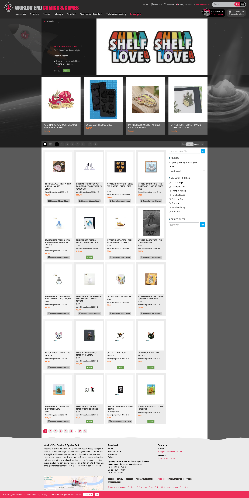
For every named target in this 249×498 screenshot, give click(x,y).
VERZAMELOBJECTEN (144, 479)
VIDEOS (189, 479)
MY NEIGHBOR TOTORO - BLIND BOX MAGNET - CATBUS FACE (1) (120, 186)
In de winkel (20, 14)
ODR (163, 487)
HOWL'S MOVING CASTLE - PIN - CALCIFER (150, 407)
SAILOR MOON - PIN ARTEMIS (57, 353)
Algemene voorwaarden (117, 487)
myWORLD (160, 479)
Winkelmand (236, 12)
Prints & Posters (178, 190)
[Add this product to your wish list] (75, 82)
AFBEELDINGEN (114, 482)
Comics (34, 14)
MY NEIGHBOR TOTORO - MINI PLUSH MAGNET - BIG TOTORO (58, 297)
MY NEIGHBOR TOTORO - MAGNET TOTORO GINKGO (87, 407)
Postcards (175, 203)
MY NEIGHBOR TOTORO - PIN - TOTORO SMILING (150, 241)
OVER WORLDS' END (175, 479)
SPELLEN (129, 479)
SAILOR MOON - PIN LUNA (148, 353)
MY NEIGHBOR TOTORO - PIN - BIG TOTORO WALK (58, 407)
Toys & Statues (178, 194)
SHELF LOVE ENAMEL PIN (65, 46)
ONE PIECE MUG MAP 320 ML (119, 296)
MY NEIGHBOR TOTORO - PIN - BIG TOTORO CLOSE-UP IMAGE (150, 185)
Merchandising (178, 207)
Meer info (88, 494)
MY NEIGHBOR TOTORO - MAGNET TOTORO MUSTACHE (186, 126)
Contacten (184, 487)
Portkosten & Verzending (137, 487)
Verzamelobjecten (91, 14)
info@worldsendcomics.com (170, 451)
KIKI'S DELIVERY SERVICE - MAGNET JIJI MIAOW (87, 354)
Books (46, 14)
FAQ (168, 487)
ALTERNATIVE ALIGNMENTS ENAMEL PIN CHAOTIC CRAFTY (60, 126)
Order (171, 166)
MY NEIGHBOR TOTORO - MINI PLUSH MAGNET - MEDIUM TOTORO (57, 242)
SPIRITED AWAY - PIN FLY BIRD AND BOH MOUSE (58, 185)
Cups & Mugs (177, 182)
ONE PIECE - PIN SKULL (116, 353)
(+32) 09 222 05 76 (166, 458)
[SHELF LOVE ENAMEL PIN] (152, 47)
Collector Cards (178, 199)
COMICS (111, 479)
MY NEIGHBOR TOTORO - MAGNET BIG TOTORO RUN (87, 241)
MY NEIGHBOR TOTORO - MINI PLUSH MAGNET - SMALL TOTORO (88, 299)
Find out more (216, 14)
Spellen (71, 14)
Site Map (174, 487)
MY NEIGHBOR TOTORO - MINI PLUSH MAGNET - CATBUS (119, 241)
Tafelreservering (116, 14)
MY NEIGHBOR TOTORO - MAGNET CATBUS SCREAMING (144, 126)
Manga (58, 14)
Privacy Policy (154, 487)
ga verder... (58, 66)
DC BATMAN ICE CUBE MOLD (99, 125)
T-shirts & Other (178, 186)
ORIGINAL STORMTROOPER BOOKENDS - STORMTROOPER (89, 185)
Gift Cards (175, 211)
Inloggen (135, 14)
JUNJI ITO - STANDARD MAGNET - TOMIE (120, 407)
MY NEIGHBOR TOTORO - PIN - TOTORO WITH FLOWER (150, 297)
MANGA (120, 479)
